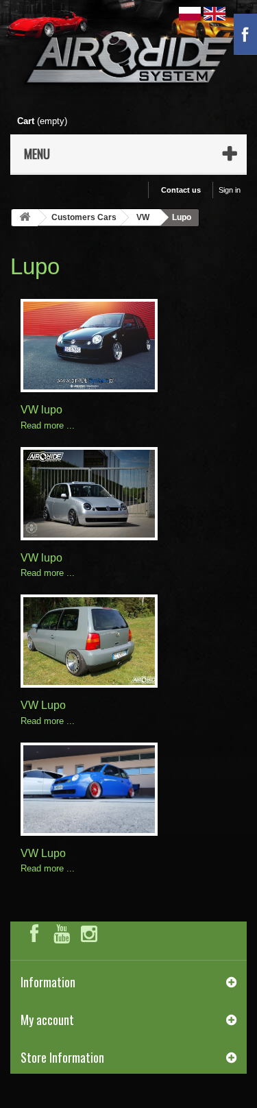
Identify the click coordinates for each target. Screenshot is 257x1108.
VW (142, 217)
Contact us (181, 190)
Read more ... (48, 425)
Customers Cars (84, 217)
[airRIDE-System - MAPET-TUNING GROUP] (128, 60)
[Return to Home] (25, 217)
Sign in (230, 190)
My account (47, 1019)
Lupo (35, 266)
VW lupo (41, 410)
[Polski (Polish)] (191, 13)
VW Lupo (43, 705)
